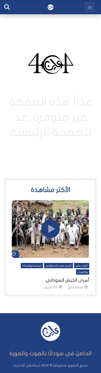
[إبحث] (7, 7)
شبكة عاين (75, 287)
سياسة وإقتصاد (32, 265)
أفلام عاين (81, 265)
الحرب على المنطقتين (58, 265)
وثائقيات (82, 272)
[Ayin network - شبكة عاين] (50, 7)
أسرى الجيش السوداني (67, 280)
